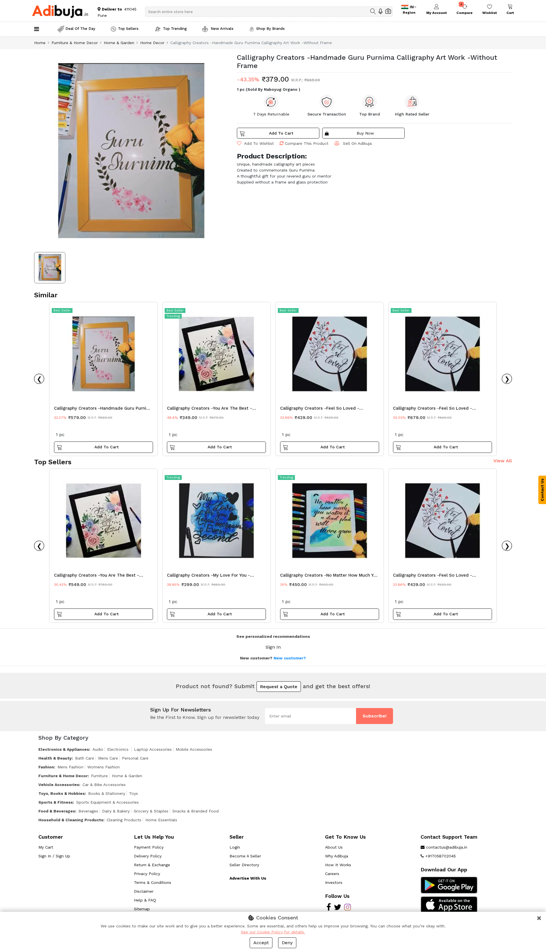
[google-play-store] (449, 884)
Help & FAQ (145, 900)
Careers (332, 873)
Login (234, 847)
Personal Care (135, 758)
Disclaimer (144, 891)
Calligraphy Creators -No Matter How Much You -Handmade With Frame (329, 577)
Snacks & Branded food (195, 811)
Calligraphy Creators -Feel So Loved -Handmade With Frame (432, 410)
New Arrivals (221, 28)
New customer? (290, 658)
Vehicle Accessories (58, 784)
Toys (133, 793)
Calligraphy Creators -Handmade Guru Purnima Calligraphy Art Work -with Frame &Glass (103, 410)
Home (40, 42)
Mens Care (108, 758)
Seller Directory (244, 865)
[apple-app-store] (449, 904)
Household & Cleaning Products (70, 820)
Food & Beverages (56, 811)
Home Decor (152, 42)
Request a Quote (278, 686)
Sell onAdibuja (357, 143)
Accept (261, 942)
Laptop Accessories (153, 749)
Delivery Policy (148, 856)
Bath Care (84, 758)
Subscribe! (374, 716)
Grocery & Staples (151, 811)
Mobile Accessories (194, 749)
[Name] (373, 11)
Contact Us (542, 489)
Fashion (46, 767)
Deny (287, 942)
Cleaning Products (124, 820)
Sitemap (142, 909)
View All (502, 460)
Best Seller (62, 310)
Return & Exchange (152, 865)
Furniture (99, 775)
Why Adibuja (336, 856)
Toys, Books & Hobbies (61, 793)
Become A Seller (245, 856)
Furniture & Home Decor (74, 42)
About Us (334, 847)
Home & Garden (119, 42)
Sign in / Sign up (54, 856)
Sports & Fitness (55, 802)
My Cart (45, 847)
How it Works (338, 865)
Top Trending (175, 28)
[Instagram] (347, 908)
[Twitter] (337, 908)
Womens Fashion (103, 767)
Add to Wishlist (258, 143)
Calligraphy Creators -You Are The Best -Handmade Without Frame (209, 410)
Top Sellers (128, 28)
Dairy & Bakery (116, 811)
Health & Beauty (55, 758)
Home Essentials (161, 820)
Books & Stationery (106, 793)
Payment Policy (149, 847)
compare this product (306, 143)
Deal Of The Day (80, 28)
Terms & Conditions (152, 882)
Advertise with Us (247, 878)
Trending (173, 316)
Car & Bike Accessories (104, 784)
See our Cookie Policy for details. (273, 932)
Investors (333, 882)
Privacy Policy (147, 873)
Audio (97, 749)
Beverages (88, 811)
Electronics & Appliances (63, 749)
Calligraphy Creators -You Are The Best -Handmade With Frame (96, 577)
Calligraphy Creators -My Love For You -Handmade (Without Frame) (208, 577)
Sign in (273, 647)
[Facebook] (328, 908)
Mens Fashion (70, 767)
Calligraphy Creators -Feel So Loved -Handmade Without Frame (319, 410)
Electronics (118, 749)
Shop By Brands (270, 28)
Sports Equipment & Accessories (107, 802)
